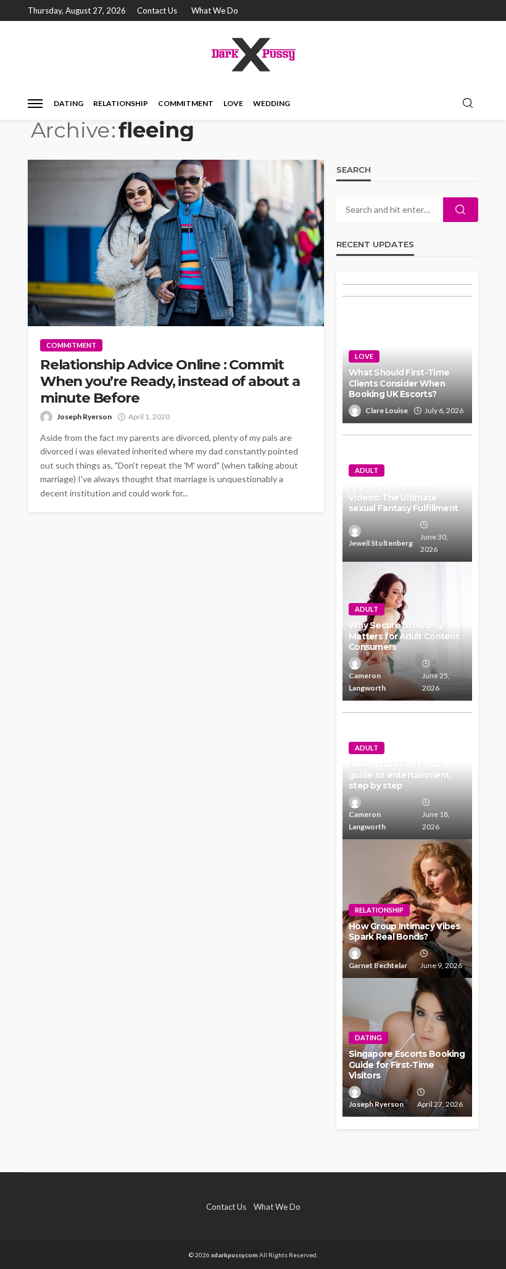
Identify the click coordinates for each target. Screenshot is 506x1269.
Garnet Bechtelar (378, 965)
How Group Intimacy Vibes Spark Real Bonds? (404, 931)
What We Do (214, 10)
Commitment (186, 103)
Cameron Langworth (367, 681)
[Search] (467, 104)
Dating (68, 103)
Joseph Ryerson (84, 416)
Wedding (271, 103)
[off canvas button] (35, 104)
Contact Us (157, 10)
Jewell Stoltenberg (381, 543)
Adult (366, 470)
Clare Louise (386, 410)
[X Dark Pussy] (252, 54)
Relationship (120, 103)
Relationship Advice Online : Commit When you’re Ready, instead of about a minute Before (170, 381)
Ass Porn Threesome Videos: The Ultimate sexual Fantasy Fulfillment (403, 497)
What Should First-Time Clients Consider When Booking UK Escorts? (399, 383)
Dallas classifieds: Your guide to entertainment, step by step (400, 775)
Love (233, 103)
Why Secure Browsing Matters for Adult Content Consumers (404, 636)
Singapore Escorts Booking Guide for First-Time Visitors (407, 1064)
